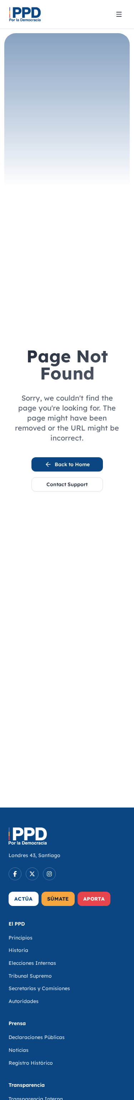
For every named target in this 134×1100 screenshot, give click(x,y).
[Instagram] (49, 873)
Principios (21, 938)
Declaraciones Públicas (37, 1037)
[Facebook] (15, 873)
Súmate (58, 899)
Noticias (19, 1050)
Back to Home (72, 464)
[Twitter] (32, 873)
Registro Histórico (31, 1063)
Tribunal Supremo (30, 976)
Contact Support (67, 484)
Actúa (23, 899)
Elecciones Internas (32, 963)
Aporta (94, 899)
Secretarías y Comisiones (39, 988)
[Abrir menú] (119, 14)
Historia (18, 950)
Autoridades (24, 1001)
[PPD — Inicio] (25, 14)
